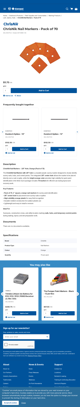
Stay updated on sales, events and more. (16, 332)
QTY (4, 86)
